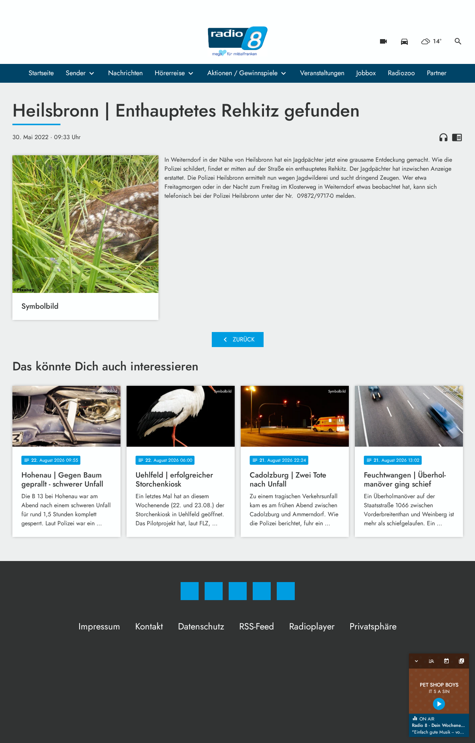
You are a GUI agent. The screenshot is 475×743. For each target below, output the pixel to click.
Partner (436, 73)
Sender (76, 73)
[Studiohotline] (64, 41)
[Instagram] (34, 41)
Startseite (41, 73)
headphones (443, 137)
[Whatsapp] (49, 41)
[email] (79, 41)
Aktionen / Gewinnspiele (242, 73)
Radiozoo (401, 73)
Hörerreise (170, 73)
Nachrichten (125, 73)
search (458, 41)
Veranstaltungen (322, 73)
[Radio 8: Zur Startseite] (237, 41)
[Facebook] (19, 41)
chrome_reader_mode (457, 137)
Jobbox (366, 73)
